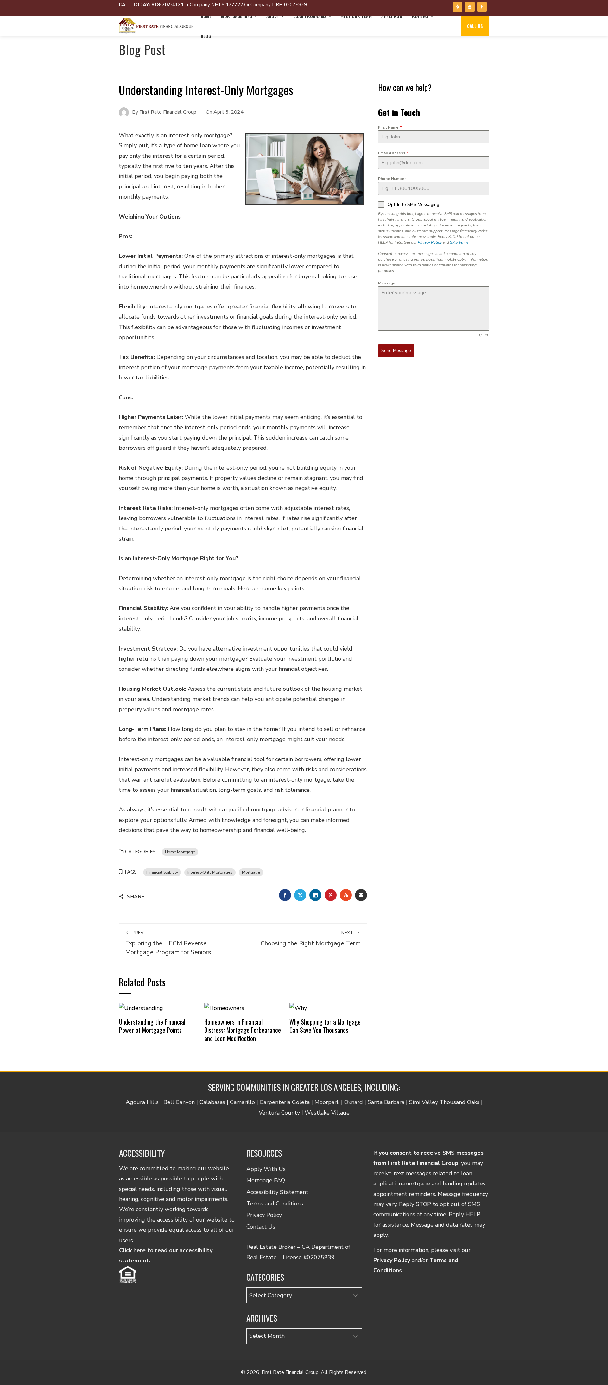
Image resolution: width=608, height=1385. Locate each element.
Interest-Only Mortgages (209, 872)
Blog (206, 36)
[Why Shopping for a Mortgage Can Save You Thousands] (298, 1007)
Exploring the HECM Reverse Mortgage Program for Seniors (168, 943)
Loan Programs (309, 16)
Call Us (475, 25)
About (272, 16)
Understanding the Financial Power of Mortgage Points (152, 1026)
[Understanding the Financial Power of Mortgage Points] (141, 1007)
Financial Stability (162, 872)
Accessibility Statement (277, 1192)
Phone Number (392, 178)
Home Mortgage (180, 852)
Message (387, 283)
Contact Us (260, 1226)
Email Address (393, 153)
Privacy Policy (430, 242)
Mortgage (251, 872)
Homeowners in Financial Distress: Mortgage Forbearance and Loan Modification (242, 1030)
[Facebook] (482, 7)
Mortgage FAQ (265, 1180)
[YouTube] (469, 7)
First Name (390, 127)
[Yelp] (457, 7)
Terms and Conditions (274, 1203)
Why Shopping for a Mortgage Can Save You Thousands (325, 1026)
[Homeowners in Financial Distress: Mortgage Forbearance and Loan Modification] (224, 1007)
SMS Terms (459, 242)
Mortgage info (236, 16)
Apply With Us (266, 1169)
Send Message (396, 350)
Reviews (420, 16)
